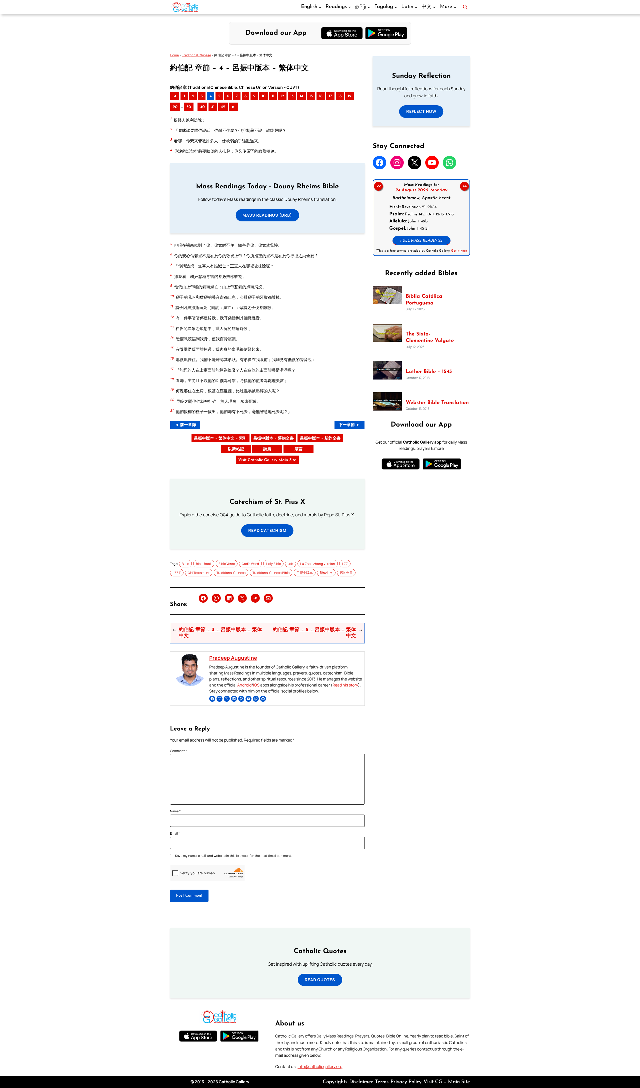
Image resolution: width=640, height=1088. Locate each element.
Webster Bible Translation (437, 402)
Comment (178, 751)
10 (264, 96)
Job (290, 563)
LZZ (345, 563)
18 (340, 96)
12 (282, 96)
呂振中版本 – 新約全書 (320, 439)
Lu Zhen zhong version (317, 563)
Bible (185, 563)
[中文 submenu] (434, 7)
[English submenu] (320, 7)
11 (273, 96)
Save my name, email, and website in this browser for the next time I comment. (233, 855)
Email (175, 833)
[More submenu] (455, 7)
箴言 (298, 449)
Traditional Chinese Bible (271, 572)
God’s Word (250, 563)
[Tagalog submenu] (395, 7)
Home (174, 55)
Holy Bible (273, 563)
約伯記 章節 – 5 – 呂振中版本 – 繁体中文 (314, 632)
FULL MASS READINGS (421, 241)
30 (188, 107)
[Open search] (465, 7)
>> (464, 186)
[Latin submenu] (416, 7)
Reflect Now (421, 111)
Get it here (459, 250)
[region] (421, 217)
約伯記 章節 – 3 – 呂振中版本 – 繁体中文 (220, 632)
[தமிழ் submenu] (368, 7)
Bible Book (204, 563)
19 (349, 96)
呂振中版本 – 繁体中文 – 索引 (220, 439)
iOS (256, 685)
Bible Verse (226, 563)
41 (212, 107)
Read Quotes (320, 979)
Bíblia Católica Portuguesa (424, 300)
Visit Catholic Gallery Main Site (267, 460)
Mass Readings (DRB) (267, 215)
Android (244, 685)
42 (223, 107)
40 (202, 107)
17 (330, 96)
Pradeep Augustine (233, 657)
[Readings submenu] (349, 7)
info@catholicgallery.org (320, 1066)
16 (320, 96)
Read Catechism (267, 530)
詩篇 (267, 449)
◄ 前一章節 (185, 425)
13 (292, 96)
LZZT (177, 572)
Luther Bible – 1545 (429, 371)
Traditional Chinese (196, 55)
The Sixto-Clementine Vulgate (430, 337)
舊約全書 (346, 572)
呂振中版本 (304, 572)
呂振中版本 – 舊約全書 (273, 439)
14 (301, 96)
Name (175, 811)
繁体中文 (326, 572)
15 (311, 96)
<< (378, 186)
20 (175, 107)
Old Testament (199, 572)
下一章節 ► (349, 425)
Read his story (345, 685)
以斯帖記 (236, 449)
